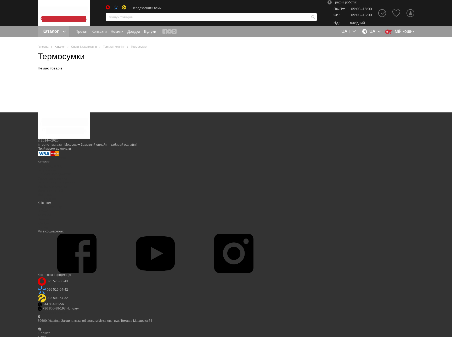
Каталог (50, 31)
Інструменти (47, 170)
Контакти (99, 31)
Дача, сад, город (50, 166)
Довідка (133, 31)
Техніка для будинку (52, 186)
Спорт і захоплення (52, 178)
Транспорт (45, 195)
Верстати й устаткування (56, 182)
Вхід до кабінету (50, 207)
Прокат (82, 31)
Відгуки (150, 31)
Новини (117, 31)
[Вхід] (410, 13)
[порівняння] (382, 13)
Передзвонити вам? (146, 8)
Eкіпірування (47, 199)
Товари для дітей (50, 191)
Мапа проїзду (48, 325)
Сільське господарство (54, 174)
